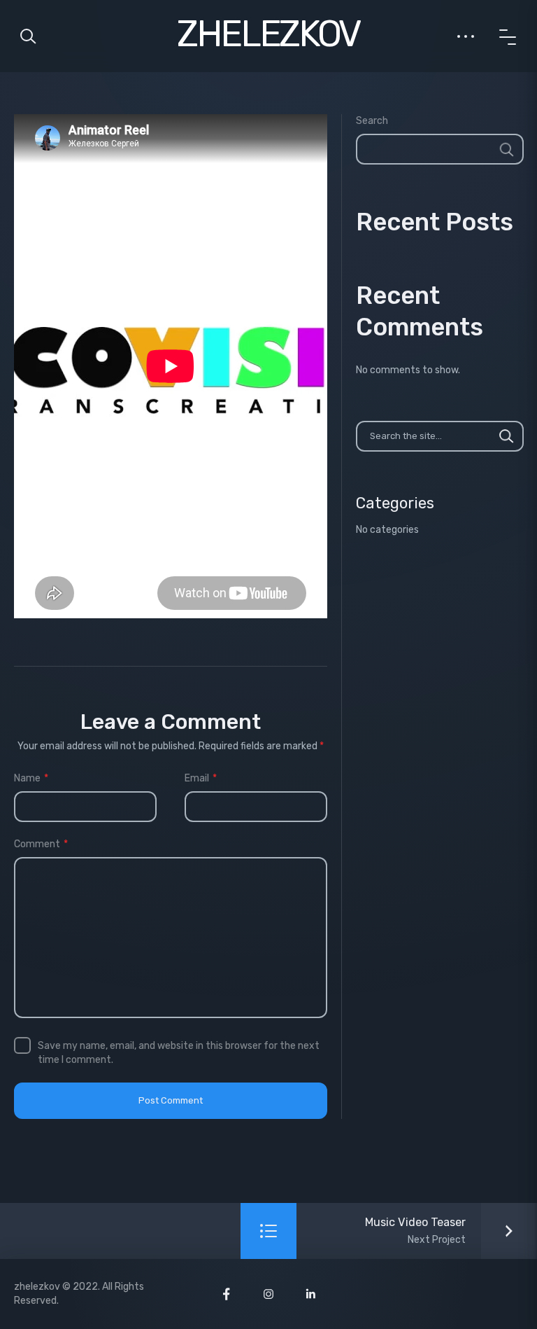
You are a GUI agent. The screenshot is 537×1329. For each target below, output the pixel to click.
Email (201, 778)
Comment (41, 844)
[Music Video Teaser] (447, 1231)
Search (372, 121)
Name (31, 778)
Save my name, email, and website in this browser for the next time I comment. (179, 1053)
